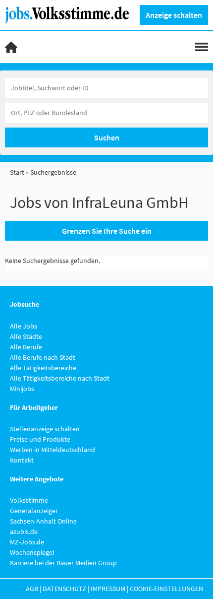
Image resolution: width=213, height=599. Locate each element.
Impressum (108, 588)
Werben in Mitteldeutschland (52, 449)
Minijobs (22, 388)
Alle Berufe (26, 346)
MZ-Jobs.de (27, 541)
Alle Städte (26, 336)
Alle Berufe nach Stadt (42, 357)
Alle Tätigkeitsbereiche (43, 367)
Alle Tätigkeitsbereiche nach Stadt (59, 378)
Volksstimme (29, 500)
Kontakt (22, 460)
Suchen (106, 137)
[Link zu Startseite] (70, 13)
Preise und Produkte (40, 439)
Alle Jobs (23, 326)
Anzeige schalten (174, 15)
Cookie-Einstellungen (166, 588)
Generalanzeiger (34, 510)
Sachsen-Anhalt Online (43, 521)
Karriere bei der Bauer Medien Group (63, 562)
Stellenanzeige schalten (45, 428)
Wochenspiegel (32, 552)
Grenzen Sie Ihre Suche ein (107, 231)
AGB (32, 588)
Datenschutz (64, 588)
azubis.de (24, 531)
